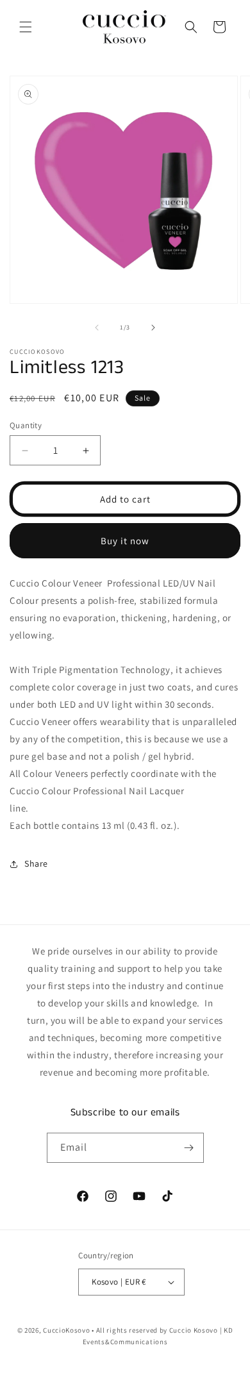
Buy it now (125, 541)
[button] (26, 27)
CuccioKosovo (66, 1330)
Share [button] (36, 863)
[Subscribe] (189, 1148)
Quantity (26, 425)
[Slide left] (97, 327)
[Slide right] (153, 327)
